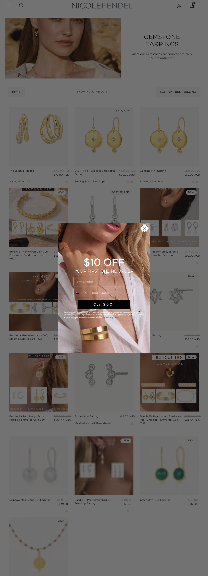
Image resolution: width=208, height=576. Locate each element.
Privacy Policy (108, 318)
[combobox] (81, 293)
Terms (117, 318)
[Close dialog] (144, 228)
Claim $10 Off (104, 304)
